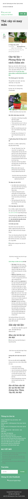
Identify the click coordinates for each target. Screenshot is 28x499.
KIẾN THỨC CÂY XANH (16, 48)
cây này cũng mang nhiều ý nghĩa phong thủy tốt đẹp (18, 73)
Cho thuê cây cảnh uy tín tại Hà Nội (10, 454)
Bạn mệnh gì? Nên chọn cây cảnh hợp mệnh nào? (13, 456)
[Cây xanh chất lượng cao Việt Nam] (7, 13)
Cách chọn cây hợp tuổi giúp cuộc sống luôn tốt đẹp (14, 452)
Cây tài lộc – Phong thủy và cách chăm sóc (17, 59)
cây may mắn (18, 49)
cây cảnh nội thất (13, 212)
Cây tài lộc (17, 51)
